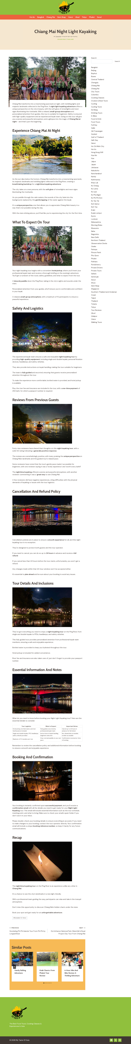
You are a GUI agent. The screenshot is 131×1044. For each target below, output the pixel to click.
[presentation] (22, 959)
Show (93, 283)
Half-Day (94, 140)
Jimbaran (94, 167)
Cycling (94, 104)
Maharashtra (96, 222)
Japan (93, 164)
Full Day (94, 125)
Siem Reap (61, 17)
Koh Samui (95, 204)
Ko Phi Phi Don (96, 198)
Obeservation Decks (99, 243)
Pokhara (94, 262)
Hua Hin (94, 155)
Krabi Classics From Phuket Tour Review (47, 973)
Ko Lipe (94, 192)
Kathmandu (95, 180)
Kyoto (93, 216)
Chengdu (94, 82)
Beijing (93, 70)
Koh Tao (94, 207)
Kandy (93, 176)
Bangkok (40, 17)
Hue (92, 158)
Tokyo (84, 17)
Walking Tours (96, 322)
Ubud (77, 17)
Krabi (93, 210)
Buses (93, 76)
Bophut (94, 73)
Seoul (99, 17)
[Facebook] (111, 1040)
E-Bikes (94, 116)
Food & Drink (96, 119)
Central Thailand (97, 79)
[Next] (80, 967)
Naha (93, 231)
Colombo (95, 95)
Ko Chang (95, 186)
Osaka (93, 246)
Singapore (95, 289)
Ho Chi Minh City (97, 146)
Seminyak (95, 277)
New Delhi (95, 237)
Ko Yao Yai (95, 201)
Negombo (95, 234)
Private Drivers (97, 268)
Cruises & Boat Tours (99, 101)
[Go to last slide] (14, 967)
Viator (93, 319)
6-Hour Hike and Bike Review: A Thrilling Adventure (72, 973)
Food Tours (95, 122)
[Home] (54, 36)
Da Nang (94, 110)
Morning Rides (96, 225)
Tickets (94, 304)
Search (94, 58)
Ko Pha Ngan (96, 195)
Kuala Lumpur (96, 213)
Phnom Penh (96, 252)
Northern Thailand (98, 240)
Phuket (92, 17)
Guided (94, 134)
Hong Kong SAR (97, 152)
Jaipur (93, 161)
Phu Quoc (95, 255)
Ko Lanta (94, 189)
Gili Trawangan (97, 131)
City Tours (95, 92)
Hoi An (32, 17)
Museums (95, 228)
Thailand (70, 39)
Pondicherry (96, 265)
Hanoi (70, 17)
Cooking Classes (97, 98)
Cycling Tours (96, 107)
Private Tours (96, 271)
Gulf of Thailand (97, 137)
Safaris (93, 274)
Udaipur (94, 316)
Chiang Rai (95, 89)
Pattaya (94, 249)
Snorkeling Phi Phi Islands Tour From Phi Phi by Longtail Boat (27, 931)
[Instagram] (119, 1040)
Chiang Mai (50, 17)
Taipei (93, 298)
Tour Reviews (96, 310)
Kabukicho (95, 170)
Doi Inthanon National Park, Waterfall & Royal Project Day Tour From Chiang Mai (68, 931)
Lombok (94, 219)
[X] (115, 1040)
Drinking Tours (96, 113)
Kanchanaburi (96, 173)
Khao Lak (94, 183)
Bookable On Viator (19, 918)
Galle (93, 128)
